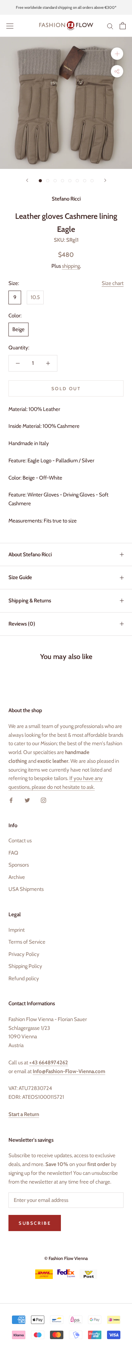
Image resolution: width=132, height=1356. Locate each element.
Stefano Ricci (66, 199)
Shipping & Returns (29, 600)
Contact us (20, 840)
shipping (71, 266)
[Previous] (27, 180)
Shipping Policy (25, 966)
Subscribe (66, 1317)
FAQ (13, 853)
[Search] (110, 26)
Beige (18, 329)
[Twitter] (27, 800)
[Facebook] (11, 800)
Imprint (16, 930)
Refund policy (23, 978)
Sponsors (18, 865)
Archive (16, 877)
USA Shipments (26, 889)
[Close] (118, 1229)
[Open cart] (123, 25)
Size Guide (20, 577)
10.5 (35, 297)
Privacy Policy (23, 954)
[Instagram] (43, 800)
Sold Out (66, 388)
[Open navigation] (9, 25)
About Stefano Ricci (30, 554)
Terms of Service (26, 942)
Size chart (113, 283)
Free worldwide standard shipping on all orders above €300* (66, 7)
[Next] (105, 180)
